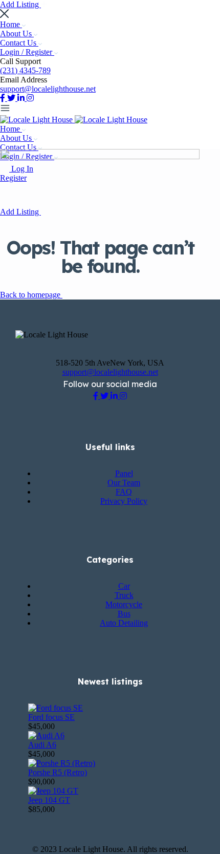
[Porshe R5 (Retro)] (61, 763)
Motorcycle (123, 604)
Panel (124, 473)
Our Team (123, 482)
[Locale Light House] (37, 119)
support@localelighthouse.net (48, 88)
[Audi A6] (46, 735)
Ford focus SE (51, 717)
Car (124, 586)
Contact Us (19, 42)
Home (11, 24)
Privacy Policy (123, 501)
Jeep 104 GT (49, 800)
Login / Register (27, 52)
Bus (124, 613)
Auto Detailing (124, 622)
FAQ (124, 491)
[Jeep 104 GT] (53, 790)
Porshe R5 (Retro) (57, 772)
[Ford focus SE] (55, 707)
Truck (124, 595)
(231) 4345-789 (25, 70)
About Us (17, 33)
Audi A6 (42, 744)
